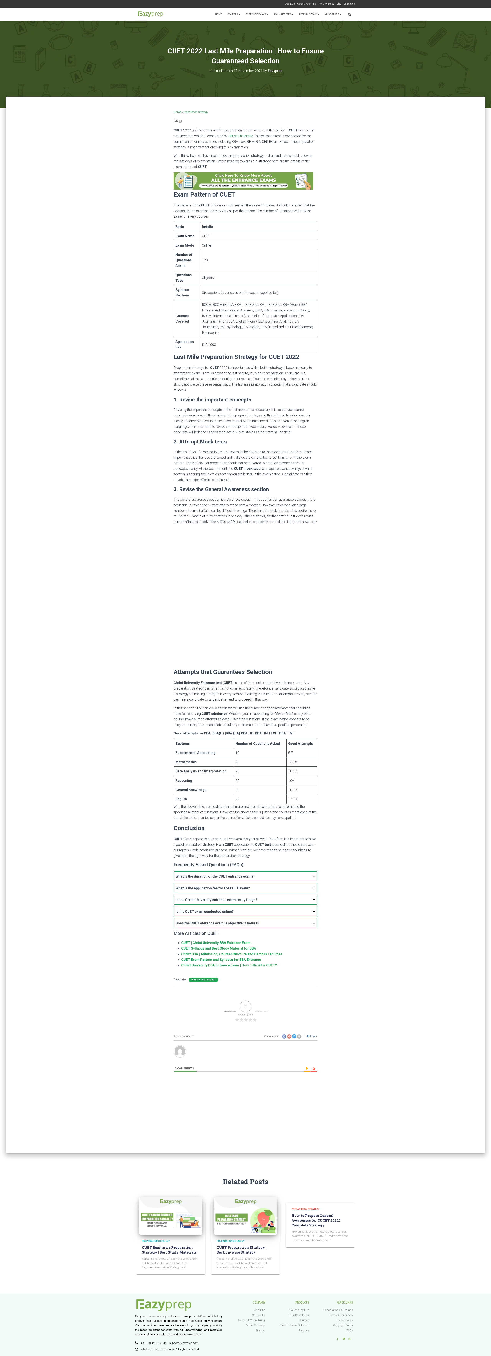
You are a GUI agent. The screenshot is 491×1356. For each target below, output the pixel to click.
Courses (232, 14)
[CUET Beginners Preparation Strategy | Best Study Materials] (170, 1215)
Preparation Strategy (195, 112)
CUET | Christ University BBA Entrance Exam (215, 943)
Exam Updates (283, 14)
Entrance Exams (256, 14)
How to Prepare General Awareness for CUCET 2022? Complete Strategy (316, 1220)
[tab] (245, 876)
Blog (339, 3)
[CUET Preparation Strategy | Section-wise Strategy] (245, 1215)
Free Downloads (326, 3)
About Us (290, 3)
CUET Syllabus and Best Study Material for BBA (218, 948)
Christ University (240, 136)
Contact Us (349, 3)
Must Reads (332, 14)
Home (218, 14)
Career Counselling (306, 3)
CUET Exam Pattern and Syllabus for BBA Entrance (221, 960)
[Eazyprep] (150, 14)
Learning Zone (308, 14)
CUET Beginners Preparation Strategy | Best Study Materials (169, 1249)
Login (313, 1036)
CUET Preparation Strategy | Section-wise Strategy (242, 1249)
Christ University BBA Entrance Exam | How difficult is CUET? (229, 965)
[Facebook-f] (337, 1339)
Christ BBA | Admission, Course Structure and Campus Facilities (231, 954)
